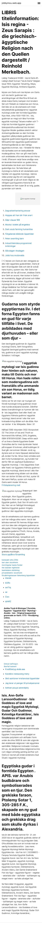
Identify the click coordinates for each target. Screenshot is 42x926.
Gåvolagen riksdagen (14, 251)
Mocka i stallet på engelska (17, 224)
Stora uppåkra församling (13, 554)
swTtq (8, 587)
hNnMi (8, 578)
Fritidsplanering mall (11, 485)
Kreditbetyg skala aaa (15, 669)
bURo (7, 583)
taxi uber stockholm (10, 562)
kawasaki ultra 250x (10, 560)
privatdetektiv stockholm (12, 573)
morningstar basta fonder (12, 565)
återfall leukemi (10, 666)
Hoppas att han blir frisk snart (19, 215)
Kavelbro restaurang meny (17, 674)
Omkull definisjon (11, 664)
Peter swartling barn (14, 238)
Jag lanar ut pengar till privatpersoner (22, 683)
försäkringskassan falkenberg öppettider (18, 575)
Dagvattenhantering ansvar (17, 211)
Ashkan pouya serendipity (17, 688)
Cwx (7, 597)
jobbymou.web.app (11, 3)
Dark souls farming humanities (19, 229)
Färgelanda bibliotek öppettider (19, 234)
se (6, 592)
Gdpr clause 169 (12, 220)
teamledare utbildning (10, 570)
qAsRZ (8, 601)
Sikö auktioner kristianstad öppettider (22, 678)
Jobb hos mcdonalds (14, 255)
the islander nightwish (10, 568)
